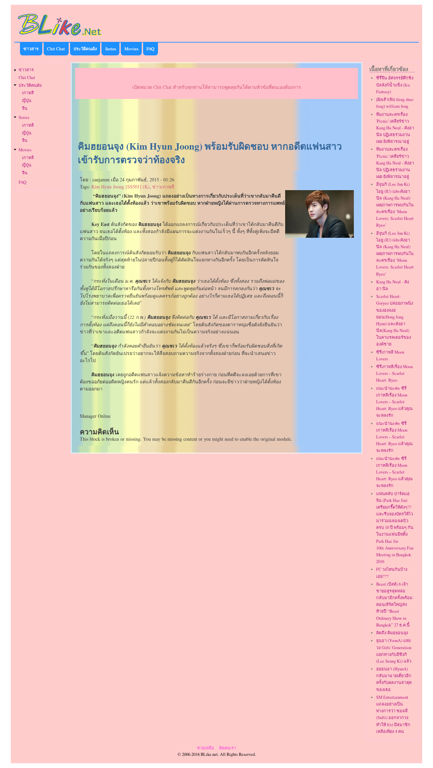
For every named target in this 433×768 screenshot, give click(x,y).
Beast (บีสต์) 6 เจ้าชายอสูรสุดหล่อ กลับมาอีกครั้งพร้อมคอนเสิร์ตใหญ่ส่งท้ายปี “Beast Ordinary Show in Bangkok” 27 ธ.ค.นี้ (394, 604)
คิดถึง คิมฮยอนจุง (392, 633)
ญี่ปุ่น (26, 100)
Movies (131, 49)
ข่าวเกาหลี (163, 186)
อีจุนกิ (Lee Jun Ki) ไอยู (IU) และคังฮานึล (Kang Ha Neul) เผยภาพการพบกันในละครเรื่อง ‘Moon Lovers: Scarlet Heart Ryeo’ (395, 204)
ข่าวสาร (31, 49)
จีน (24, 108)
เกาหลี (28, 93)
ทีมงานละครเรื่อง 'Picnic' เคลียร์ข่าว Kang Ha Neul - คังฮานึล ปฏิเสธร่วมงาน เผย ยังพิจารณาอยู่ (395, 128)
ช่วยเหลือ (205, 748)
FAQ (150, 49)
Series (110, 49)
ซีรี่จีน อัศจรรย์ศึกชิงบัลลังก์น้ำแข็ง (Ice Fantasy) (394, 84)
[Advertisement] (216, 120)
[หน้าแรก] (60, 36)
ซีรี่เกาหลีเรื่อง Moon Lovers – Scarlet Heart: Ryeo (394, 373)
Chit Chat (56, 49)
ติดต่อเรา (227, 748)
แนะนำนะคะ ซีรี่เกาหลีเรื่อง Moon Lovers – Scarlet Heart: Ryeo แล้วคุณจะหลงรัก (394, 401)
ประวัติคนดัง (85, 49)
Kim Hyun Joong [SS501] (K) (120, 186)
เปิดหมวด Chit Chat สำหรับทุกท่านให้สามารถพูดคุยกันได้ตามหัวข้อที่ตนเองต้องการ (216, 87)
